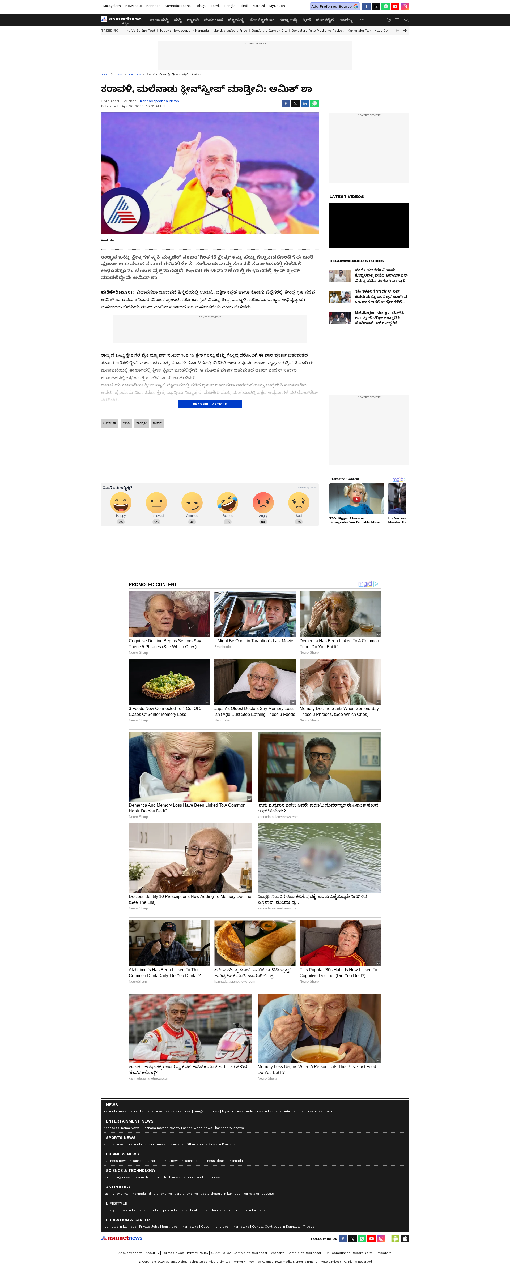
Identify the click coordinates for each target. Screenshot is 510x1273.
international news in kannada (308, 1111)
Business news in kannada (125, 1161)
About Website (130, 1253)
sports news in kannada (123, 1144)
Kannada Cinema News (122, 1128)
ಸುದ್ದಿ (178, 20)
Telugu (200, 6)
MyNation (277, 6)
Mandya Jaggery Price (230, 30)
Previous (397, 30)
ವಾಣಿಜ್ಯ (346, 20)
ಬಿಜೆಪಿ (126, 423)
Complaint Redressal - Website (258, 1253)
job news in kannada (120, 1226)
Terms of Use (173, 1253)
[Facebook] (366, 6)
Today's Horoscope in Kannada (184, 30)
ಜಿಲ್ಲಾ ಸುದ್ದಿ (288, 20)
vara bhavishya (186, 1193)
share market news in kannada (173, 1161)
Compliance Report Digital (353, 1253)
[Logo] (123, 20)
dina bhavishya (160, 1193)
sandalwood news (197, 1128)
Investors (384, 1253)
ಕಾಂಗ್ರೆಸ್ (141, 423)
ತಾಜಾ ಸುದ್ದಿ (159, 20)
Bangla (229, 6)
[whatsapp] (385, 6)
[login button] (390, 19)
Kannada (153, 6)
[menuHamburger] (397, 20)
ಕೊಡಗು (157, 423)
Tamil (215, 6)
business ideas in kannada (222, 1161)
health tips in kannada (208, 1210)
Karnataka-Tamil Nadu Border (371, 30)
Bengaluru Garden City (269, 30)
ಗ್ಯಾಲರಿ (193, 20)
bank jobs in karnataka (180, 1226)
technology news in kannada (126, 1177)
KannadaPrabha (178, 6)
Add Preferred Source (331, 6)
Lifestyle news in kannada (124, 1210)
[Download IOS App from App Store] (405, 1238)
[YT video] (395, 6)
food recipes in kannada (167, 1210)
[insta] (405, 6)
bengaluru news (206, 1111)
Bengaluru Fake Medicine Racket (317, 30)
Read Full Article (210, 404)
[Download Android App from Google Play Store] (395, 1238)
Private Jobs (149, 1226)
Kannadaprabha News (159, 101)
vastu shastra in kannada (220, 1193)
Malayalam (112, 6)
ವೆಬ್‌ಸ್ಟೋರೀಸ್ (261, 20)
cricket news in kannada (164, 1144)
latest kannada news (146, 1111)
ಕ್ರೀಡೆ (307, 20)
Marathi (258, 6)
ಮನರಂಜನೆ (213, 20)
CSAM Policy (221, 1253)
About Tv (152, 1253)
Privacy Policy (197, 1253)
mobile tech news (166, 1177)
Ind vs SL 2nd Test (140, 30)
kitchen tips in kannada (246, 1210)
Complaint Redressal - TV (308, 1253)
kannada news (115, 1111)
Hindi (244, 6)
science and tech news (202, 1177)
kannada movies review (161, 1128)
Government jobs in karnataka (225, 1226)
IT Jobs (308, 1226)
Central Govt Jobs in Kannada (276, 1226)
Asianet (121, 1238)
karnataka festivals (258, 1193)
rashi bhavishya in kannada (125, 1193)
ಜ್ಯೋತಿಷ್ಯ (236, 20)
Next (405, 30)
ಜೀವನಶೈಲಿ (325, 20)
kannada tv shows (229, 1128)
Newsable (133, 6)
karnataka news (178, 1111)
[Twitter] (376, 6)
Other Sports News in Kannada (211, 1144)
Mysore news (232, 1111)
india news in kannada (263, 1111)
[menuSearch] (406, 20)
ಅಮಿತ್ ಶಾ (109, 423)
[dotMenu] (362, 20)
